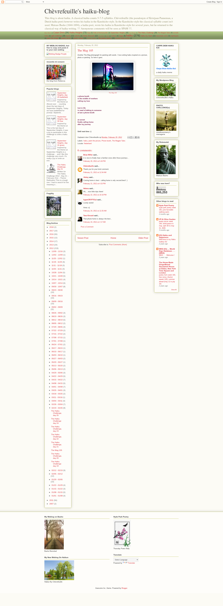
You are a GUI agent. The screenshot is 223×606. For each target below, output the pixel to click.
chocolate (101, 36)
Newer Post (83, 238)
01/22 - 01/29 (57, 485)
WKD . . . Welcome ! (166, 255)
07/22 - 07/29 (57, 330)
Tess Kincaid (88, 216)
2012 (51, 248)
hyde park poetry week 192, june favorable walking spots (167, 210)
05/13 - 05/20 (57, 366)
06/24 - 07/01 (57, 344)
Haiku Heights (75, 32)
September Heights (118, 33)
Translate (131, 563)
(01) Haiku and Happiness (165, 236)
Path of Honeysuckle (100, 33)
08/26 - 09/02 (57, 313)
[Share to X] (133, 137)
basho (68, 36)
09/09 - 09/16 (57, 301)
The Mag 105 (113, 92)
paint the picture (95, 141)
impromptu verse (162, 36)
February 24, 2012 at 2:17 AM (94, 222)
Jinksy (86, 177)
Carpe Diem (59, 32)
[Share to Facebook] (136, 137)
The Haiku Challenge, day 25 (56, 413)
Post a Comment (87, 227)
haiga (121, 36)
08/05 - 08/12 (57, 323)
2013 (51, 245)
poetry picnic (66, 38)
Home (113, 238)
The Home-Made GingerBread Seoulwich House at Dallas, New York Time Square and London (167, 267)
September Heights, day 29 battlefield (62, 95)
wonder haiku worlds (122, 38)
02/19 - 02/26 (57, 408)
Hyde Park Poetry (166, 205)
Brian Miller (88, 155)
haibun (113, 36)
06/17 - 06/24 (57, 348)
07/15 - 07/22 (57, 334)
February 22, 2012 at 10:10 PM (94, 195)
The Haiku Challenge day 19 (56, 464)
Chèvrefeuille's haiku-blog (77, 11)
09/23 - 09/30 (57, 290)
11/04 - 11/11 (57, 269)
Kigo (88, 33)
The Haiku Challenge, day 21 (61, 167)
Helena (86, 188)
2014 (51, 241)
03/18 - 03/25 (57, 394)
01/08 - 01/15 (57, 492)
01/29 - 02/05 (57, 479)
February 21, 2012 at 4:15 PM (94, 184)
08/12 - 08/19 (57, 320)
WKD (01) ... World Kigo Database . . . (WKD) (167, 251)
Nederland (87, 143)
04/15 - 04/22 (57, 380)
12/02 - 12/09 (57, 255)
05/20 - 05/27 (57, 362)
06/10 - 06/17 (57, 352)
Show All (173, 289)
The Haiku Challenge (146, 33)
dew (107, 36)
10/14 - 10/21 (57, 279)
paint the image (52, 38)
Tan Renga (132, 33)
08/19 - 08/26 (57, 316)
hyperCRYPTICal (90, 200)
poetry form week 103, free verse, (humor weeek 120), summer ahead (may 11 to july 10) (167, 279)
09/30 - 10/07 (57, 287)
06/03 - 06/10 (57, 355)
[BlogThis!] (131, 137)
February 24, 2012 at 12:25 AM (94, 211)
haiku (129, 35)
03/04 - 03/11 (57, 401)
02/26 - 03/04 (57, 404)
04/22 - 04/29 (57, 376)
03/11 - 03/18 (57, 397)
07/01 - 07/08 (57, 341)
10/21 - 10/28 (57, 276)
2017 (51, 231)
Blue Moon (48, 33)
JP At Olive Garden (167, 219)
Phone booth (106, 141)
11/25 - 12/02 (57, 258)
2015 (51, 238)
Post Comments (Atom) (118, 245)
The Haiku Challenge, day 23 (56, 429)
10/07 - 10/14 (57, 283)
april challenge (56, 36)
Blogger (124, 588)
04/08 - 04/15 (57, 383)
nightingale (174, 36)
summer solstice (91, 38)
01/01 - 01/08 (57, 496)
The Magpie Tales (164, 33)
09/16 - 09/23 (57, 296)
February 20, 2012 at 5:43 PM (94, 161)
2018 (51, 227)
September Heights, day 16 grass (62, 143)
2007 (51, 504)
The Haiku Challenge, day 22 (56, 436)
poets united (78, 38)
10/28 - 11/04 (57, 272)
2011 (51, 500)
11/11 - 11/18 (57, 265)
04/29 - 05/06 (57, 373)
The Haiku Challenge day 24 (56, 421)
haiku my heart (146, 36)
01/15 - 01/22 (57, 489)
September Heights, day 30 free (62, 119)
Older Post (143, 238)
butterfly (77, 36)
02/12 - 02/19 (57, 470)
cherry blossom (88, 36)
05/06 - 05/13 (57, 369)
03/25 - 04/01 (57, 390)
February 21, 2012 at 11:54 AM (94, 172)
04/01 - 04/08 (57, 387)
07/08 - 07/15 (57, 337)
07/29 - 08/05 (57, 327)
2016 (51, 234)
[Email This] (128, 137)
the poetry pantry (105, 38)
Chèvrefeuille (88, 166)
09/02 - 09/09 (57, 307)
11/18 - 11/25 (57, 262)
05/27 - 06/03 (57, 358)
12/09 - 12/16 (57, 251)
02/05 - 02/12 (57, 474)
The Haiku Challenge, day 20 (56, 456)
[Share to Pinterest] (138, 137)
